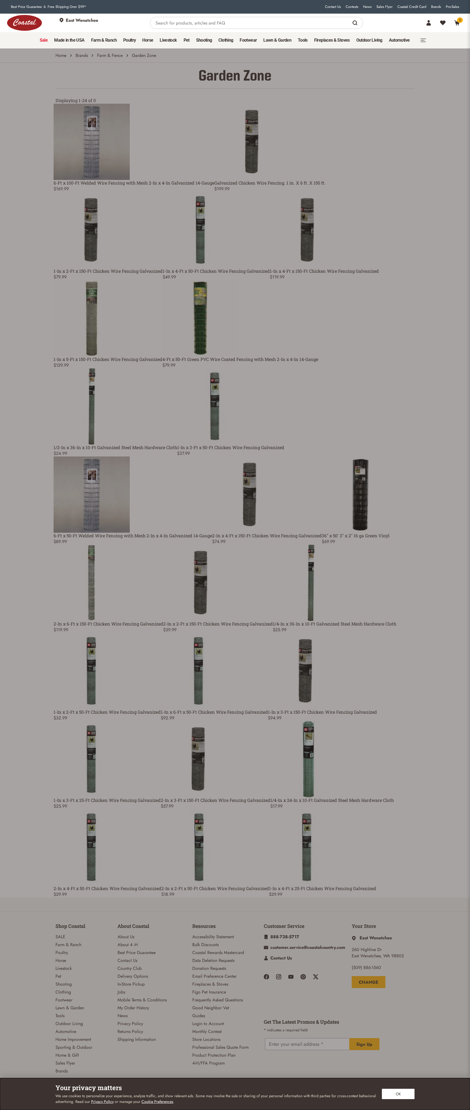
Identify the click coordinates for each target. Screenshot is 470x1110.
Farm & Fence (110, 55)
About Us (126, 937)
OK (398, 1094)
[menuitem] (44, 40)
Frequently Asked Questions (217, 1000)
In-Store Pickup (131, 984)
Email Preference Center (214, 976)
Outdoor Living (69, 1023)
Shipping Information (137, 1039)
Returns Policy (130, 1031)
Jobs (121, 992)
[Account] (428, 23)
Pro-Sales (452, 6)
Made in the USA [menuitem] (69, 40)
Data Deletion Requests (213, 960)
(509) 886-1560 (366, 967)
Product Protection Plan (214, 1055)
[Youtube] (290, 976)
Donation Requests (209, 968)
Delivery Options (133, 976)
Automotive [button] (399, 40)
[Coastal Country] (24, 23)
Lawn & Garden (69, 1008)
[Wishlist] (443, 23)
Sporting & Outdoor (73, 1047)
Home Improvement (73, 1039)
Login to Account (208, 1023)
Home (60, 55)
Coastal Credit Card (411, 6)
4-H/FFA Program (208, 1063)
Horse (60, 960)
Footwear (63, 1000)
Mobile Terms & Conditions (142, 1000)
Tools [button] (303, 40)
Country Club (130, 968)
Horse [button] (147, 40)
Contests (352, 6)
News (367, 6)
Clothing (63, 992)
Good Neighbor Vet (210, 1008)
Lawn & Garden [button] (277, 40)
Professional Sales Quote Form (220, 1047)
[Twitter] (315, 976)
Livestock (63, 968)
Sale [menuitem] (44, 40)
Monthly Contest (207, 1031)
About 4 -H (128, 945)
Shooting (63, 984)
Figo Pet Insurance (209, 992)
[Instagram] (278, 976)
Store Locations (206, 1039)
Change (368, 982)
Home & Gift (67, 1055)
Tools (59, 1016)
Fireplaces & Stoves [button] (332, 40)
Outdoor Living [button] (369, 40)
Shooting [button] (204, 40)
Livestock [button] (168, 40)
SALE (60, 937)
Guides (198, 1016)
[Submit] (355, 23)
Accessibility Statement (213, 937)
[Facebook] (266, 976)
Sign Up (364, 1044)
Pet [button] (187, 40)
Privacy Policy (130, 1023)
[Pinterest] (303, 976)
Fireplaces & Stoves (210, 984)
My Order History (133, 1008)
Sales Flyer (384, 6)
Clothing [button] (225, 40)
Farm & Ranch (68, 945)
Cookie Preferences (157, 1101)
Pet (58, 976)
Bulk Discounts (205, 945)
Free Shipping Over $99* (67, 6)
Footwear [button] (248, 40)
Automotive (65, 1031)
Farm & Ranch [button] (104, 40)
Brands (436, 6)
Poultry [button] (129, 40)
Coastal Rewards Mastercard (218, 952)
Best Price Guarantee (26, 6)
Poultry (61, 952)
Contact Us (333, 6)
